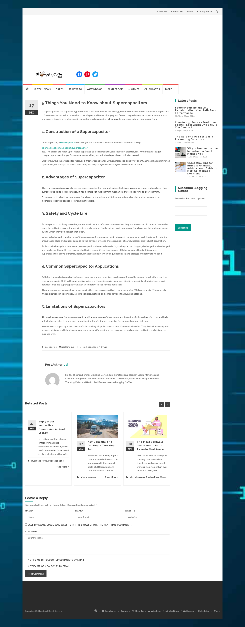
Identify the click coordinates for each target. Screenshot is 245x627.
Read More (61, 466)
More (168, 89)
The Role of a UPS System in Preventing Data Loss (194, 138)
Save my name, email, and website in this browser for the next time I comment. (80, 524)
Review (150, 477)
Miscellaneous (66, 347)
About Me (162, 11)
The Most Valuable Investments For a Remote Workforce (150, 445)
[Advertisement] (122, 39)
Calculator (152, 89)
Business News (39, 460)
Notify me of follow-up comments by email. (56, 559)
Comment (31, 531)
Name (29, 510)
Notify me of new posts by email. (49, 566)
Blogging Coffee (34, 611)
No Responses (90, 347)
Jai (105, 347)
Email (79, 510)
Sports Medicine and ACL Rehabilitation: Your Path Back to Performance (197, 110)
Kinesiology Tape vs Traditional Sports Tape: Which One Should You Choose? (196, 125)
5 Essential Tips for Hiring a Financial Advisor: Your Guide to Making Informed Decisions (202, 168)
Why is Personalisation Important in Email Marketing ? (202, 151)
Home (190, 11)
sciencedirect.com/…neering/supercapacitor (65, 147)
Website (130, 510)
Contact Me (177, 11)
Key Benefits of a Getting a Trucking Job (101, 445)
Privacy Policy (204, 11)
